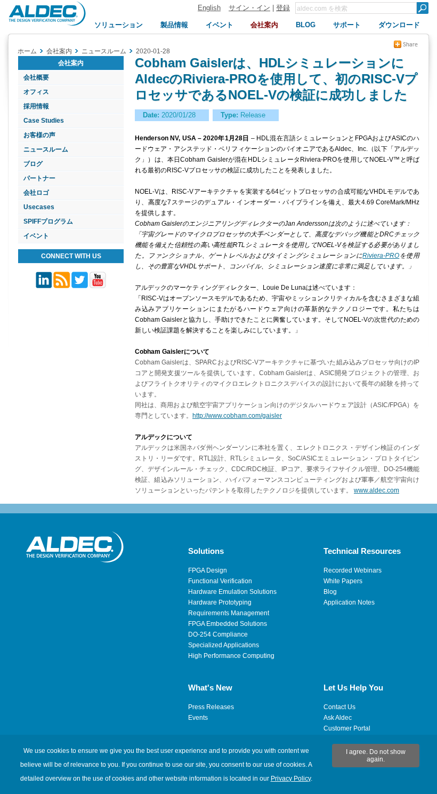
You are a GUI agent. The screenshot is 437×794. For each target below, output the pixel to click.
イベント (36, 236)
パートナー (39, 178)
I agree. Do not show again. (376, 755)
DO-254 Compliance (218, 634)
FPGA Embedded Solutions (227, 624)
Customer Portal (346, 728)
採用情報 (36, 106)
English (209, 8)
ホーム (27, 51)
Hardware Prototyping (220, 602)
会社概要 (36, 77)
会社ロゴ (36, 192)
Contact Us (339, 707)
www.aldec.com (376, 490)
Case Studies (43, 120)
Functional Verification (220, 581)
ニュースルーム (45, 149)
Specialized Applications (223, 645)
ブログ (33, 164)
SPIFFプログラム (48, 221)
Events (198, 717)
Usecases (38, 207)
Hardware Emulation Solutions (232, 592)
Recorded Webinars (352, 570)
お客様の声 (39, 135)
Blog (330, 592)
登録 (283, 8)
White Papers (342, 581)
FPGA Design (207, 570)
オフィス (36, 92)
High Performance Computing (231, 656)
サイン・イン (249, 8)
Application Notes (349, 602)
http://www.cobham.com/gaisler (237, 415)
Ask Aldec (337, 717)
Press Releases (211, 707)
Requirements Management (228, 613)
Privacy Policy (291, 778)
